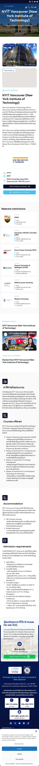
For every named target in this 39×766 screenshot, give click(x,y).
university (28, 25)
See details (19, 759)
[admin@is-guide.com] (19, 712)
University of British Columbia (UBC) (25, 234)
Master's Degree (18, 25)
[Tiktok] (28, 723)
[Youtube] (35, 1)
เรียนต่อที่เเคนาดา (7, 728)
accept (19, 749)
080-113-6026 (12, 704)
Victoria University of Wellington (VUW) (22, 266)
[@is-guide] (19, 644)
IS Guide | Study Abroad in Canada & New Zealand (19, 678)
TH (32, 7)
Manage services (19, 743)
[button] (36, 731)
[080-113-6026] (11, 700)
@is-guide (19, 649)
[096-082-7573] (27, 700)
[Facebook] (37, 1)
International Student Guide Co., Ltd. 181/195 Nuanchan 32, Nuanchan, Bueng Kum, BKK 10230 (19, 685)
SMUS (16, 217)
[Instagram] (32, 1)
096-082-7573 (27, 704)
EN (35, 7)
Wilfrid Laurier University (23, 283)
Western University (21, 299)
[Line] (30, 1)
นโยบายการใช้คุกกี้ (10, 763)
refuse (19, 754)
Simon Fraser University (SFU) (25, 250)
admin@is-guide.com (20, 716)
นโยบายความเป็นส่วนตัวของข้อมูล (24, 763)
